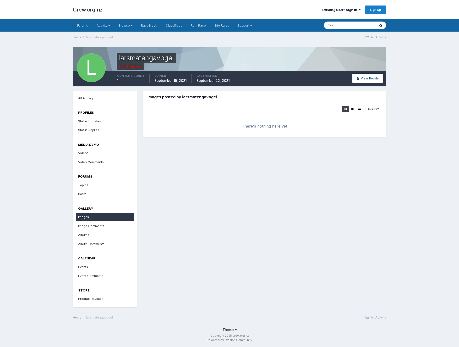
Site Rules (221, 25)
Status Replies (88, 130)
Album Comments (91, 244)
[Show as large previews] (352, 109)
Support (244, 25)
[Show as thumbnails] (345, 109)
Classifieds (174, 25)
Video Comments (91, 162)
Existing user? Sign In (340, 10)
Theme (229, 330)
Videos (83, 153)
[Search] (381, 25)
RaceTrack (149, 25)
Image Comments (91, 226)
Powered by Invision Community (229, 340)
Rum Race (198, 25)
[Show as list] (359, 109)
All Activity (85, 98)
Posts (82, 194)
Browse (125, 25)
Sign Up (375, 9)
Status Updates (89, 121)
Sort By (373, 108)
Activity (102, 25)
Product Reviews (90, 299)
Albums (83, 235)
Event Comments (90, 276)
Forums (82, 25)
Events (83, 267)
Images (83, 217)
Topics (83, 185)
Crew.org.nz (88, 9)
